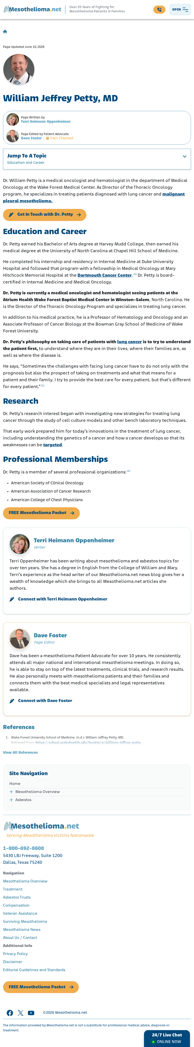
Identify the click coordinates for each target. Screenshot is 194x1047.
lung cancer (129, 342)
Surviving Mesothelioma (25, 922)
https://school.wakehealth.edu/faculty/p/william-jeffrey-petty (88, 742)
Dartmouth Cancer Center (105, 275)
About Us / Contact (20, 938)
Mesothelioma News (21, 930)
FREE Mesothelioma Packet (37, 513)
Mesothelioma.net (71, 1013)
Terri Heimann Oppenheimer (45, 122)
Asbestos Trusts (17, 898)
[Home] (5, 32)
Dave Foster (31, 138)
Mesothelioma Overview (37, 792)
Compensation (16, 906)
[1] (135, 274)
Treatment (12, 889)
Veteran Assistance (20, 914)
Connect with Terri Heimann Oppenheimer (62, 599)
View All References (20, 753)
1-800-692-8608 (23, 848)
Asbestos (23, 800)
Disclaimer (12, 962)
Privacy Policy (15, 954)
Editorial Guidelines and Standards (34, 970)
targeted (52, 445)
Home (14, 784)
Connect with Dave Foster (45, 701)
